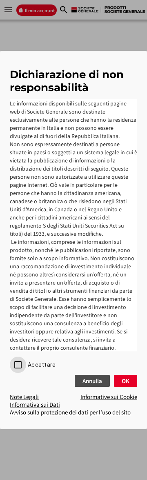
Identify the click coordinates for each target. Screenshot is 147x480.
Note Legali (24, 397)
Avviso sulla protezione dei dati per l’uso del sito (70, 412)
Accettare (42, 365)
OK (125, 381)
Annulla (92, 381)
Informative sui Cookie (108, 397)
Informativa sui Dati (35, 404)
